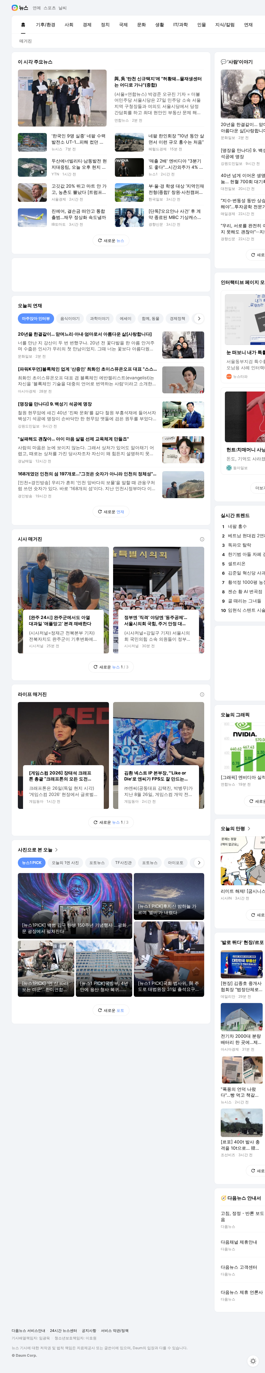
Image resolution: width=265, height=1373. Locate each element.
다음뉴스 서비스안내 (28, 1330)
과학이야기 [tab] (99, 318)
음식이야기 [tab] (70, 318)
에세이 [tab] (125, 318)
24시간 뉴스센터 (63, 1330)
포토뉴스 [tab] (97, 862)
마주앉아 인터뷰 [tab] (36, 318)
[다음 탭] (199, 318)
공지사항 (89, 1330)
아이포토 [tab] (175, 862)
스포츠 (49, 7)
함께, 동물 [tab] (150, 318)
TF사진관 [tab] (123, 862)
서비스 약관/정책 (115, 1330)
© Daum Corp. (24, 1355)
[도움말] (202, 539)
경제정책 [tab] (177, 318)
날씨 (62, 7)
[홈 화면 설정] (253, 1361)
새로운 (114, 240)
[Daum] (15, 8)
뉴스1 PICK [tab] (31, 862)
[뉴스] (23, 8)
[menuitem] (23, 24)
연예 (37, 7)
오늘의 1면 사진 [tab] (65, 862)
